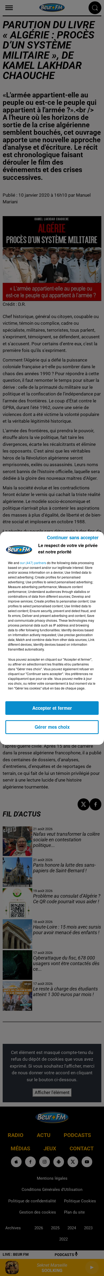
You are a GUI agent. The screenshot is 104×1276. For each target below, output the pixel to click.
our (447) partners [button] (33, 562)
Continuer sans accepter (73, 537)
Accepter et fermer (52, 708)
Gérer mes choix (52, 727)
